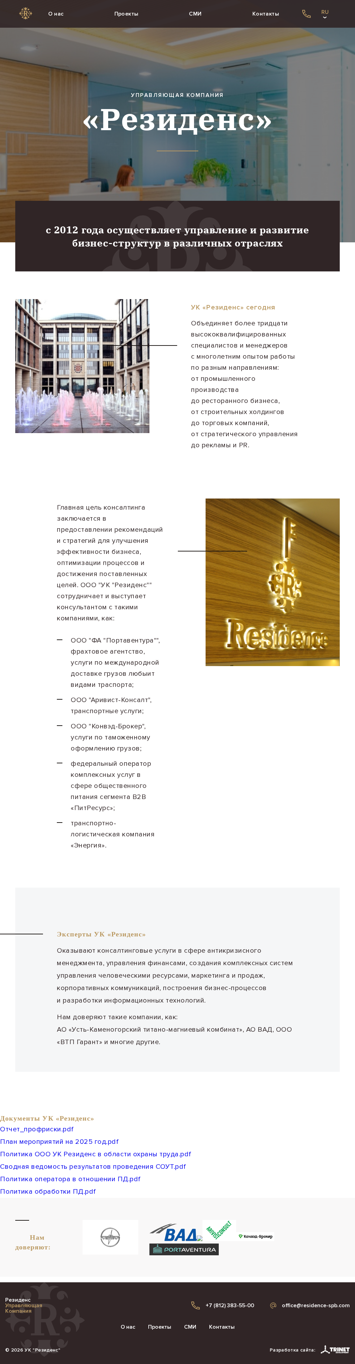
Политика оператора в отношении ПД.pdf (70, 1179)
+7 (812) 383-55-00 (230, 1305)
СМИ (195, 14)
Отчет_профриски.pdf (37, 1129)
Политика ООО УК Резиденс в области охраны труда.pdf (95, 1154)
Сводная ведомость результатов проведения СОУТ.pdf (93, 1167)
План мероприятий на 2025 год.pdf (59, 1142)
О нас (55, 14)
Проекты (126, 14)
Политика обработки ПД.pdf (48, 1191)
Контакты (265, 14)
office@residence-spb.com (316, 1305)
